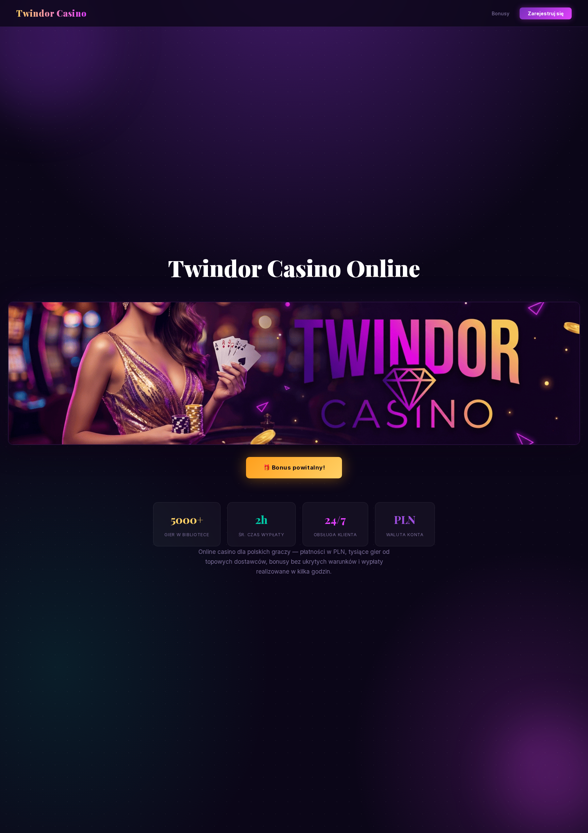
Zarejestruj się (546, 13)
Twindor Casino (51, 13)
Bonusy (500, 13)
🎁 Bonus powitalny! (294, 467)
